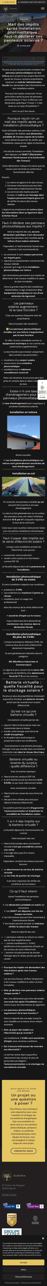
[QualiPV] (12, 1206)
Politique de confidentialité (31, 1283)
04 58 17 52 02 (9, 2)
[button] (43, 1238)
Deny (23, 1269)
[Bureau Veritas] (35, 1219)
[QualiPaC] (35, 1206)
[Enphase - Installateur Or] (12, 1219)
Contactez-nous (23, 1151)
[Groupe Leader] (12, 1234)
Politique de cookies (12, 1283)
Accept (23, 1262)
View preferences (23, 1276)
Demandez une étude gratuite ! (33, 2)
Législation (23, 19)
